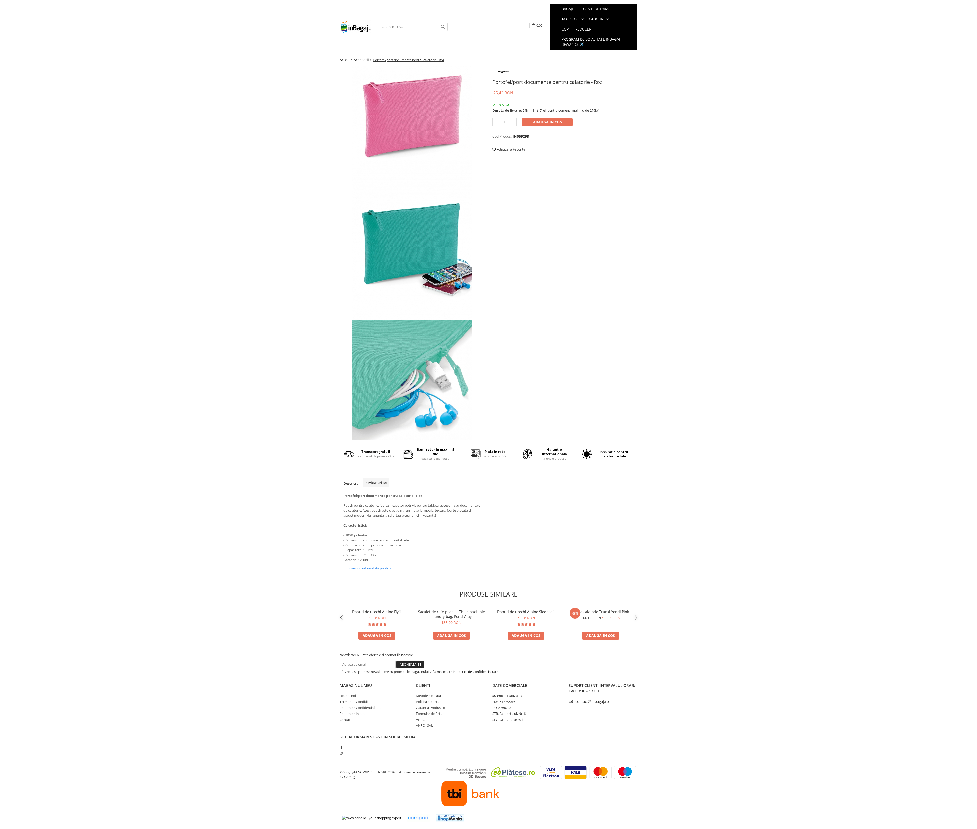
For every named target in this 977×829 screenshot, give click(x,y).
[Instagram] (341, 753)
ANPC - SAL (424, 725)
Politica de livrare (352, 713)
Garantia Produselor (431, 707)
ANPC (420, 719)
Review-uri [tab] (376, 482)
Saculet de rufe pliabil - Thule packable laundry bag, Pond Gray (451, 614)
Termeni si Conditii (354, 701)
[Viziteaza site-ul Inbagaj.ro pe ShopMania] (450, 818)
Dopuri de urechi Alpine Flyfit (377, 611)
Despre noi (348, 695)
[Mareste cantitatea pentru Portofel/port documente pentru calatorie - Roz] (513, 122)
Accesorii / (363, 59)
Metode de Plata (428, 695)
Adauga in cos (547, 122)
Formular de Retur (430, 713)
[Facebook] (341, 747)
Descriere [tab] (350, 483)
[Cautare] (443, 27)
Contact (346, 719)
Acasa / (346, 59)
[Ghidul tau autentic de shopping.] (418, 818)
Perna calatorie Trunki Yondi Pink (600, 611)
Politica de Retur (428, 701)
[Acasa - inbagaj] (355, 27)
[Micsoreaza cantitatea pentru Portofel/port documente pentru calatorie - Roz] (496, 122)
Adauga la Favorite (510, 149)
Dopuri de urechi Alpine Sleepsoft (526, 611)
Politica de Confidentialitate (477, 671)
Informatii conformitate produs (367, 568)
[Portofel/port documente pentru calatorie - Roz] (412, 117)
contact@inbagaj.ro (591, 701)
